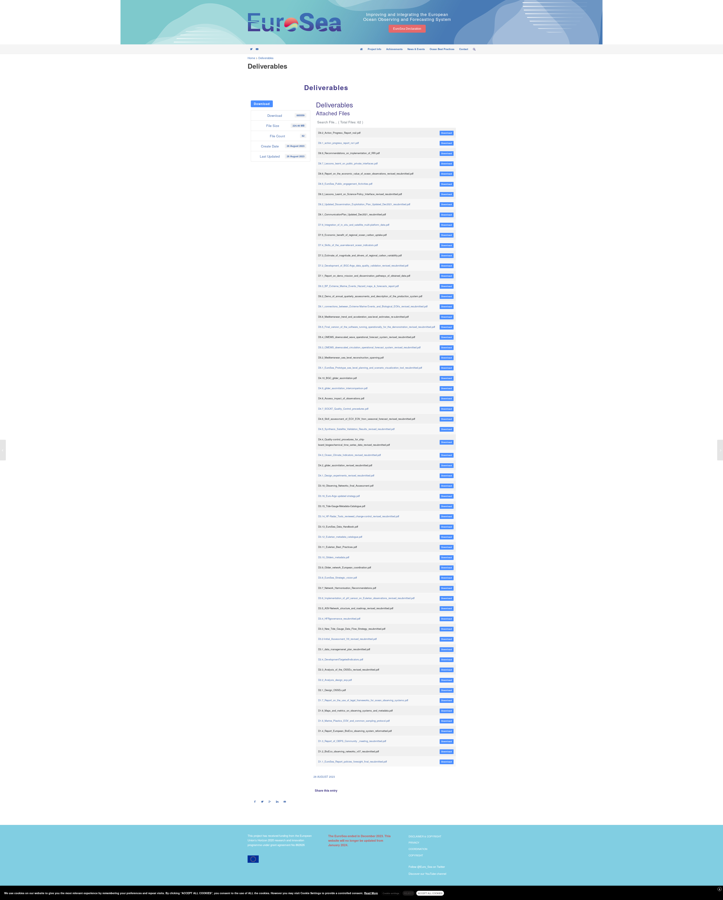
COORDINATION (418, 849)
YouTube (430, 874)
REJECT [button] (408, 893)
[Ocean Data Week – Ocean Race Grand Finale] (3, 450)
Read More (371, 893)
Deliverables (326, 87)
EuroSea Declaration (407, 28)
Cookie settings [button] (391, 893)
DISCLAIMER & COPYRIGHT (425, 836)
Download (262, 104)
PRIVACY (414, 842)
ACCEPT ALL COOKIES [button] (430, 893)
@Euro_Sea (424, 867)
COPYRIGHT (416, 855)
